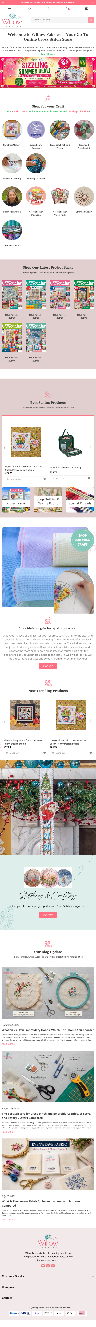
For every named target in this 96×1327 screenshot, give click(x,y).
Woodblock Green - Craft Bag (65, 467)
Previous (5, 448)
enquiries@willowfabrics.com (93, 2)
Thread (24, 111)
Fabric (15, 111)
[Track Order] (9, 8)
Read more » (8, 1044)
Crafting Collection (78, 111)
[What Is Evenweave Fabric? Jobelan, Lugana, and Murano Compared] (48, 1164)
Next (91, 448)
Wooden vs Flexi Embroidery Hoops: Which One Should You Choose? (48, 1030)
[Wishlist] (29, 8)
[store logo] (12, 20)
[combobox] (62, 20)
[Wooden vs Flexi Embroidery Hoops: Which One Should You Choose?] (48, 993)
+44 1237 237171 (3, 2)
